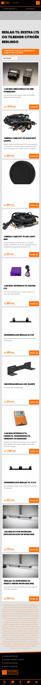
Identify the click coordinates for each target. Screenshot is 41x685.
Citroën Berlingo (9, 50)
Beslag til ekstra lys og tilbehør (13, 52)
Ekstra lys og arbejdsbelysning (24, 50)
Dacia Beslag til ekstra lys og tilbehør (21, 609)
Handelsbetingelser (11, 656)
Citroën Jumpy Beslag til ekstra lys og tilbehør (17, 618)
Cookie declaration (11, 663)
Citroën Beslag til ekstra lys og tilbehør (15, 605)
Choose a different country (14, 659)
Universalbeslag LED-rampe (19, 384)
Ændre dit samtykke (10, 666)
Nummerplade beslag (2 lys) (19, 335)
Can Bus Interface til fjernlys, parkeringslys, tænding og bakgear (17, 436)
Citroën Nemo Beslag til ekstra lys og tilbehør (23, 616)
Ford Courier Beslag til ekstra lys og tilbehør (23, 641)
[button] (9, 58)
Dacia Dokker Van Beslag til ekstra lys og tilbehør (18, 644)
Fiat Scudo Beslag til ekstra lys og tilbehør (16, 633)
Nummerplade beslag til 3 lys (20, 483)
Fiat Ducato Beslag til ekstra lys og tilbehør (23, 631)
